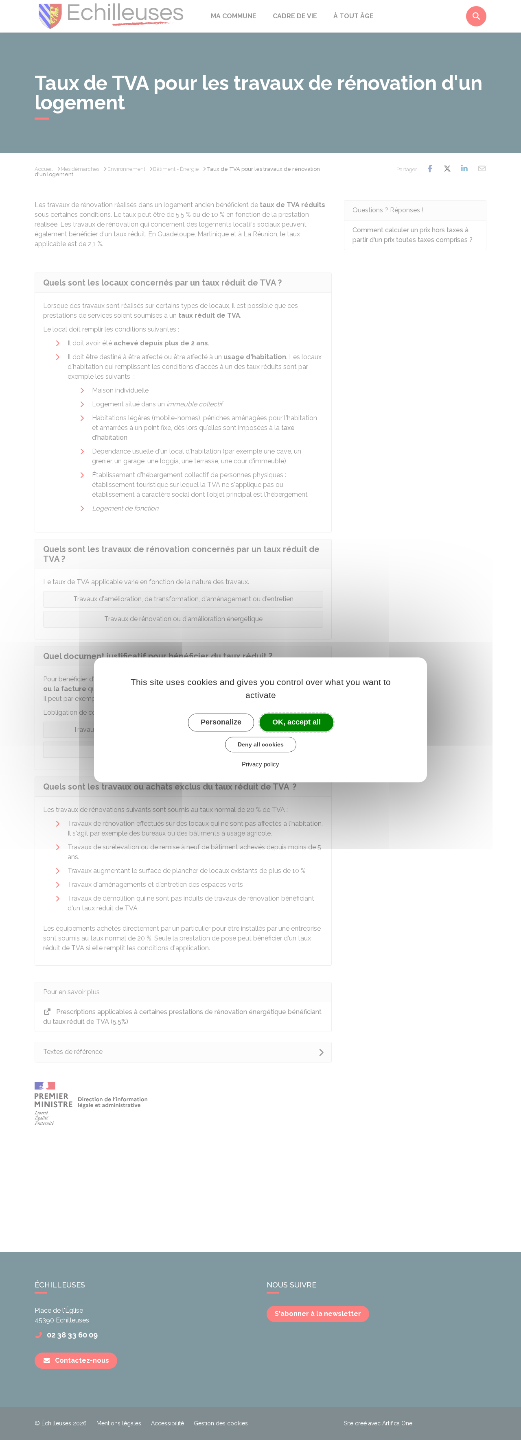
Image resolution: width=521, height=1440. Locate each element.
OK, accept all (296, 722)
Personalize (221, 722)
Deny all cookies (261, 744)
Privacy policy (260, 764)
